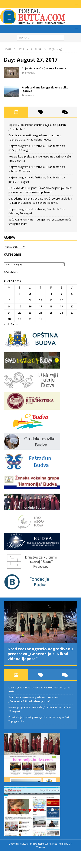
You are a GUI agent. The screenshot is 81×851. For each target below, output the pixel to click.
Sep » (14, 324)
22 (19, 312)
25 (51, 312)
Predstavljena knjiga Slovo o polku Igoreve (45, 89)
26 (61, 312)
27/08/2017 (30, 72)
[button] (76, 4)
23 (29, 312)
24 (40, 312)
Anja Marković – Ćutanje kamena (44, 68)
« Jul (6, 324)
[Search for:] (40, 37)
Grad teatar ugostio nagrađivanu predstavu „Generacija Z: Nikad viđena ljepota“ (40, 653)
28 (9, 319)
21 (9, 312)
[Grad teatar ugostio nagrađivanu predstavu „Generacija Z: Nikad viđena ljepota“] (40, 622)
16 (29, 306)
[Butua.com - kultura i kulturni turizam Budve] (33, 23)
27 (71, 312)
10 (40, 300)
